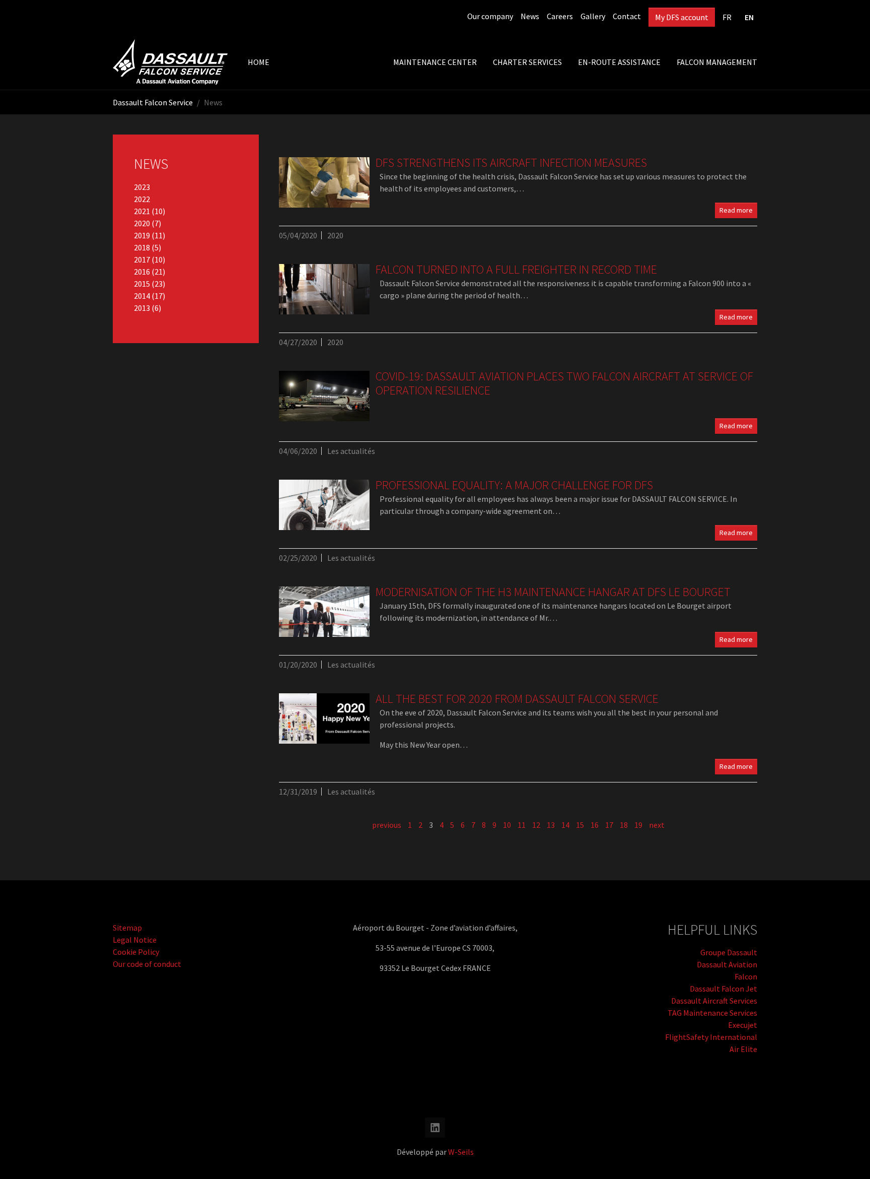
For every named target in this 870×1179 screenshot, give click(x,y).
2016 (143, 272)
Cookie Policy (136, 952)
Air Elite (743, 1049)
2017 (143, 259)
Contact (627, 16)
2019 (143, 235)
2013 (143, 308)
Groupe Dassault (728, 952)
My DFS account (681, 17)
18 (624, 825)
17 (609, 825)
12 (536, 825)
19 (638, 825)
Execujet (742, 1025)
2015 (143, 284)
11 (522, 825)
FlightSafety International (711, 1037)
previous (386, 825)
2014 (143, 296)
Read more (736, 210)
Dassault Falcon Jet (723, 989)
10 (507, 825)
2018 (143, 247)
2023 (142, 187)
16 (595, 825)
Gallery (593, 16)
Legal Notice (135, 940)
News (530, 16)
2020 (143, 223)
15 (580, 825)
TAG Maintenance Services (712, 1013)
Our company (490, 16)
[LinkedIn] (435, 1128)
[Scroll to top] (848, 1157)
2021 (143, 211)
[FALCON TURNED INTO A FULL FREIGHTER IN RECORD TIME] (324, 289)
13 (551, 825)
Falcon (746, 976)
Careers (560, 16)
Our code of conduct (147, 964)
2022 (142, 199)
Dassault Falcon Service (153, 102)
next (657, 825)
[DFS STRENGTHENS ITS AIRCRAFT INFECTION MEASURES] (324, 182)
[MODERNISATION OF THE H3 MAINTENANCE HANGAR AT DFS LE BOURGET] (324, 611)
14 (565, 825)
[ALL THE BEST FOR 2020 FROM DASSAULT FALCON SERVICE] (324, 718)
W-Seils (461, 1152)
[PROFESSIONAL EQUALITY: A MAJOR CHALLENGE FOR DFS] (324, 505)
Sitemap (127, 928)
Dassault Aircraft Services (714, 1001)
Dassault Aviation (727, 964)
